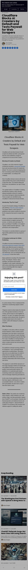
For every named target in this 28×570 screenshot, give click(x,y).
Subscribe (14, 290)
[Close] (26, 271)
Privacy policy (11, 294)
